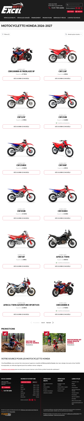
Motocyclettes (46, 387)
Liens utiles (76, 379)
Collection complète (47, 392)
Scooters (45, 389)
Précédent (36, 322)
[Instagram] (79, 8)
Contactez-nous (74, 17)
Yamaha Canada (75, 392)
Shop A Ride (12, 411)
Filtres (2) (6, 34)
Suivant (48, 322)
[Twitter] (82, 8)
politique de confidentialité (73, 413)
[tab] (26, 382)
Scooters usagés (61, 389)
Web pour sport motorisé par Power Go (29, 409)
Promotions (47, 17)
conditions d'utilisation (48, 415)
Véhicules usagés (23, 17)
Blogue (73, 383)
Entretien (74, 398)
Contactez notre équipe (8, 369)
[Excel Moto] (21, 7)
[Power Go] (19, 414)
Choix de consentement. (59, 415)
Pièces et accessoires (76, 400)
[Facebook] (76, 8)
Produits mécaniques (48, 390)
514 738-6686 (58, 8)
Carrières (74, 385)
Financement (36, 17)
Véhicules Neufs (9, 17)
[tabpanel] (30, 391)
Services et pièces (59, 17)
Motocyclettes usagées (63, 387)
